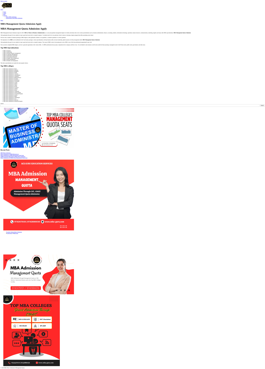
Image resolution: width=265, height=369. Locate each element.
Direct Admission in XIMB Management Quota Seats (12, 155)
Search (2, 103)
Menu (2, 9)
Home (4, 12)
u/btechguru (9, 233)
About (4, 13)
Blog (4, 14)
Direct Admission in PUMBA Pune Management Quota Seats (14, 157)
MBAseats (15, 233)
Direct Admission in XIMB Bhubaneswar (10, 154)
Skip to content (4, 1)
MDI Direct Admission (6, 152)
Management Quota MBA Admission (14, 18)
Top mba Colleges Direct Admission (14, 232)
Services (5, 15)
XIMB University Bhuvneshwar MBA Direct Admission (13, 156)
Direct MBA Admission (11, 16)
